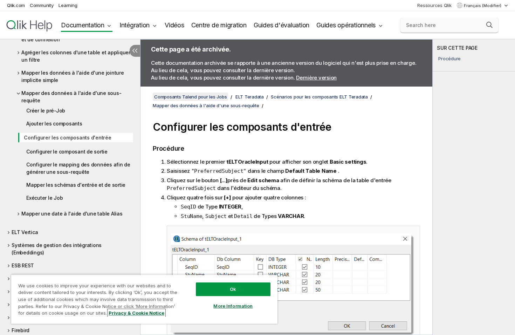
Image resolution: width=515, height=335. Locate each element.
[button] (489, 24)
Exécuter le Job (44, 198)
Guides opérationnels (346, 25)
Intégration (134, 25)
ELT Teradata (249, 97)
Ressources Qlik (434, 5)
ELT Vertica (25, 232)
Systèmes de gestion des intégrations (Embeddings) (57, 248)
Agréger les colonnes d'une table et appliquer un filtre (75, 56)
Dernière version (316, 77)
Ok (233, 289)
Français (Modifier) (483, 5)
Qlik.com (16, 5)
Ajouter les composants (54, 124)
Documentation (82, 25)
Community (42, 5)
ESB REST (23, 265)
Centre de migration (219, 25)
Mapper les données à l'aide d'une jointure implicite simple (72, 76)
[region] (144, 299)
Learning (68, 5)
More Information (233, 306)
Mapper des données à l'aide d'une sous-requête (71, 96)
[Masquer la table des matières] (135, 51)
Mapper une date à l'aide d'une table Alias (72, 214)
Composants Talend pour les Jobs (190, 97)
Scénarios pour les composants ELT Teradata (319, 97)
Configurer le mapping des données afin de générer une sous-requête (78, 168)
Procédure (449, 58)
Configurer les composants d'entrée (67, 138)
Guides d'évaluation (281, 25)
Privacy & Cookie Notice (136, 313)
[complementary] (474, 187)
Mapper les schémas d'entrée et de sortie (75, 185)
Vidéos (174, 25)
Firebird (20, 330)
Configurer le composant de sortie (67, 152)
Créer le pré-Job (45, 111)
